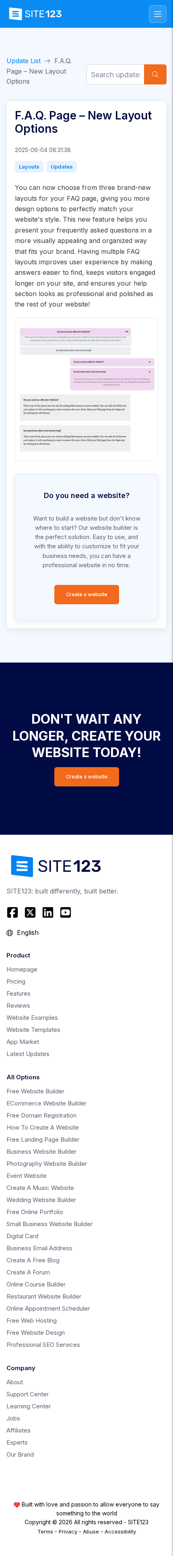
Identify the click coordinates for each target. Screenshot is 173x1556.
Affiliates (18, 1430)
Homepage (21, 969)
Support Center (27, 1394)
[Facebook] (13, 912)
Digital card (22, 1236)
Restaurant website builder (43, 1296)
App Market (22, 1042)
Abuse (91, 1531)
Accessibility (120, 1531)
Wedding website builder (41, 1200)
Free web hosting (31, 1320)
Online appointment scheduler (48, 1308)
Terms (45, 1531)
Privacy (68, 1531)
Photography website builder (46, 1163)
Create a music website (40, 1188)
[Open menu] (158, 14)
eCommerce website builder (46, 1103)
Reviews (18, 1005)
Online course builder (36, 1284)
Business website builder (41, 1151)
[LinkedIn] (48, 912)
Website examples (32, 1017)
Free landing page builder (42, 1139)
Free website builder (35, 1091)
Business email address (39, 1248)
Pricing (15, 981)
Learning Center (28, 1406)
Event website (26, 1175)
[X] (30, 912)
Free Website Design (35, 1332)
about (14, 1382)
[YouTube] (66, 912)
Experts (17, 1442)
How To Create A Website (42, 1127)
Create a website (86, 594)
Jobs (13, 1418)
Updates (62, 166)
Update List (23, 61)
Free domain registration (41, 1115)
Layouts (29, 166)
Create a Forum (28, 1272)
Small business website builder (49, 1224)
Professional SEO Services (43, 1344)
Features (18, 993)
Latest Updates (27, 1054)
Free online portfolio (34, 1212)
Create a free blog (33, 1260)
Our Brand (20, 1454)
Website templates (33, 1029)
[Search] (155, 74)
